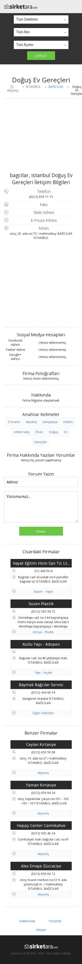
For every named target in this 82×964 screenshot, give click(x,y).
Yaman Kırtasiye (41, 785)
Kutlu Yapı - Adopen (41, 644)
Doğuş (53, 432)
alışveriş (31, 422)
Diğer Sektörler (43, 713)
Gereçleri (40, 442)
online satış (22, 432)
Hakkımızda (27, 921)
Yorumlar (55, 921)
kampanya (50, 422)
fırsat (39, 432)
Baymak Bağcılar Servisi (41, 684)
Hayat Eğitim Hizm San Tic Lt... (41, 563)
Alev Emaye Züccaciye (41, 866)
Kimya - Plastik (43, 632)
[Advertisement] (41, 138)
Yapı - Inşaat (43, 672)
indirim (68, 422)
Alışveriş (12, 90)
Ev (65, 432)
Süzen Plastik (41, 603)
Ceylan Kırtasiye (41, 744)
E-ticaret (14, 422)
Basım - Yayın (43, 591)
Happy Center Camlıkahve (41, 825)
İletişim (41, 930)
